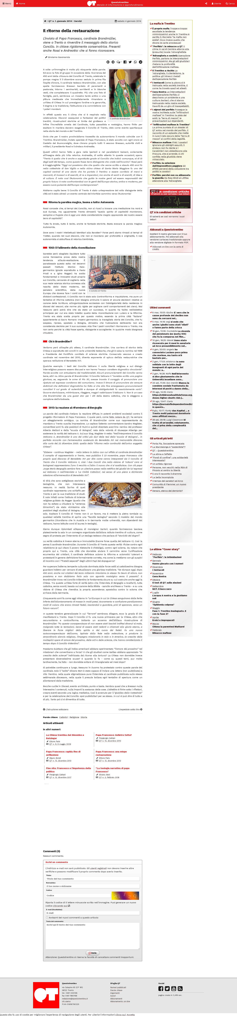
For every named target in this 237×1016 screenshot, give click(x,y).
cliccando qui (60, 905)
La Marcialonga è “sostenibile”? (168, 447)
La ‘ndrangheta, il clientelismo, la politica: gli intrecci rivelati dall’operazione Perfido (168, 74)
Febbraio (166, 556)
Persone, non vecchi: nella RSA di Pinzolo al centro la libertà (169, 469)
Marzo (168, 625)
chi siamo (66, 1001)
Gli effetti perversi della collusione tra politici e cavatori (170, 167)
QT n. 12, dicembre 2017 (60, 777)
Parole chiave (116, 990)
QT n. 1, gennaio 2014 (60, 21)
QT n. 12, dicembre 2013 (110, 741)
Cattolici (63, 717)
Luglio (169, 595)
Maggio (169, 611)
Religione (74, 717)
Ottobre (166, 581)
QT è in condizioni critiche (165, 212)
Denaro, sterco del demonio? (167, 490)
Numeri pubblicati (118, 987)
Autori (113, 996)
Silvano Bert (104, 774)
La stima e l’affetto (162, 454)
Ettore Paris (54, 741)
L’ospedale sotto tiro (129, 709)
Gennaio (167, 562)
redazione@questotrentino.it (75, 998)
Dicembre (158, 568)
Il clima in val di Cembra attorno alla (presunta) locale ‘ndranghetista (170, 49)
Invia (93, 953)
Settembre (161, 587)
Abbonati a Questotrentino (166, 229)
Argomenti (115, 993)
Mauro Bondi (55, 758)
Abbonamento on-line (120, 1001)
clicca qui (120, 1014)
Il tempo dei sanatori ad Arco (167, 481)
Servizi (78, 21)
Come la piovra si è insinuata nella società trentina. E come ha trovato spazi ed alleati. (170, 85)
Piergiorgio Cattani (107, 738)
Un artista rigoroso (162, 464)
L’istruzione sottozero (56, 709)
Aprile (163, 619)
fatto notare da (119, 417)
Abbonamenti (116, 998)
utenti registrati (98, 868)
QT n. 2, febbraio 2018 (109, 777)
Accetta (131, 1014)
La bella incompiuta (163, 477)
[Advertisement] (92, 815)
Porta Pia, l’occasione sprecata (168, 443)
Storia (84, 717)
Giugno (163, 603)
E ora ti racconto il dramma (167, 473)
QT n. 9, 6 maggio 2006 (60, 744)
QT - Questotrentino (162, 450)
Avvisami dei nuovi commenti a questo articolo (73, 917)
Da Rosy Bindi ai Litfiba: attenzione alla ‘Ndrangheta (171, 178)
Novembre (159, 575)
